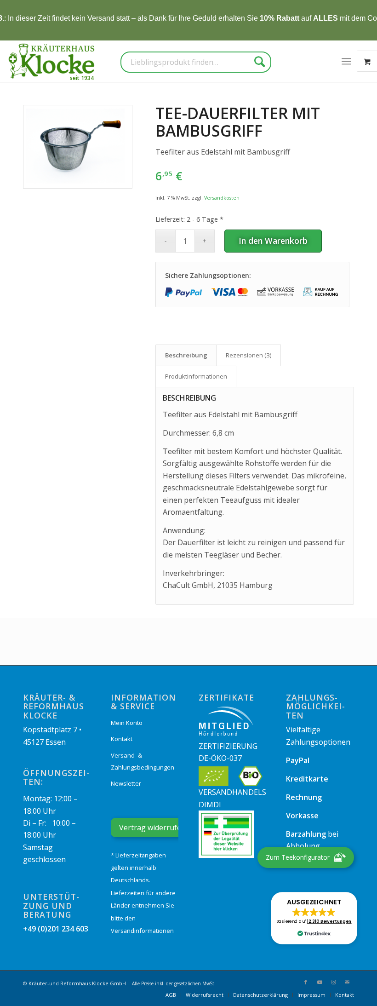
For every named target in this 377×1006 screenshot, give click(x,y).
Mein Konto (127, 723)
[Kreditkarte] (229, 292)
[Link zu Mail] (347, 982)
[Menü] (346, 61)
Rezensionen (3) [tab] (249, 355)
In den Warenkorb (273, 240)
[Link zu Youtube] (319, 982)
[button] (314, 918)
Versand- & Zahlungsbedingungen (142, 761)
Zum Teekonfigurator (298, 857)
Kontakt (121, 739)
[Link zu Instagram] (333, 982)
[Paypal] (183, 292)
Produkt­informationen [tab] (196, 376)
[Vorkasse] (275, 292)
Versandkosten (222, 197)
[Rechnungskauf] (321, 292)
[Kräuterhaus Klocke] (52, 61)
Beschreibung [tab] (186, 355)
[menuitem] (346, 61)
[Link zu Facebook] (306, 982)
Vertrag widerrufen (152, 827)
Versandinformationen (142, 930)
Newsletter (126, 783)
